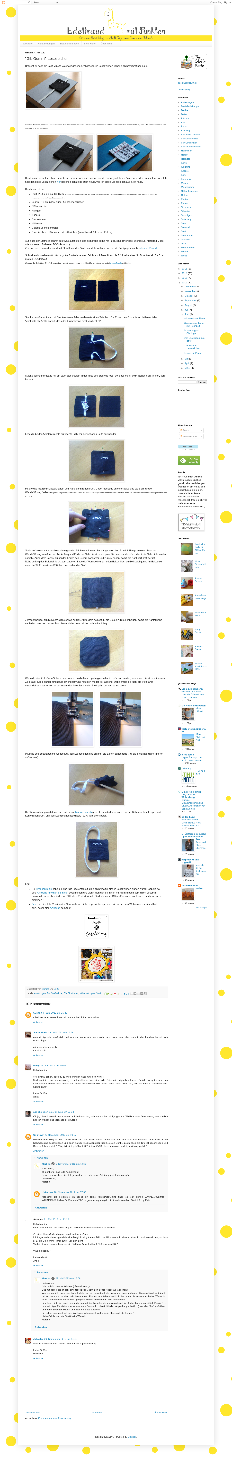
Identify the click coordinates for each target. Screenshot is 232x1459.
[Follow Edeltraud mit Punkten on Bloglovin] (188, 448)
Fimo (183, 126)
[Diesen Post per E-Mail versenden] (132, 993)
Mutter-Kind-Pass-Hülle (201, 666)
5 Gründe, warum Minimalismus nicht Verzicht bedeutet (191, 822)
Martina (46, 989)
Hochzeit (185, 158)
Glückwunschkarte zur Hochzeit (194, 324)
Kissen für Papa (192, 353)
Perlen (184, 203)
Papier (184, 199)
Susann (37, 1012)
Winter (184, 251)
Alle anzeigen (201, 908)
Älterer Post (160, 1412)
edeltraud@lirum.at (187, 83)
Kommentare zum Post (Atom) (54, 1418)
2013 (185, 277)
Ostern (184, 195)
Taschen (185, 239)
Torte (183, 243)
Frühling (185, 130)
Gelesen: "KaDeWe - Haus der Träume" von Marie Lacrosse (193, 694)
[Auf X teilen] (138, 993)
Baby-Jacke (198, 631)
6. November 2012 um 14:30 (71, 1164)
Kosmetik (186, 179)
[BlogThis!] (135, 993)
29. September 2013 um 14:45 (60, 1339)
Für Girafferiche (54, 993)
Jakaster (38, 1339)
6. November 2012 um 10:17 (60, 1135)
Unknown (38, 1135)
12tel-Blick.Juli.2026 (200, 737)
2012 (185, 282)
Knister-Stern (199, 648)
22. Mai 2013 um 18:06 (68, 1278)
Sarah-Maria (40, 1032)
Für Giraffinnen (71, 993)
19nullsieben (40, 1111)
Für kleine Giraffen (191, 146)
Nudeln (199, 888)
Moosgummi (187, 187)
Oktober (189, 295)
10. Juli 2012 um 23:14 (61, 1111)
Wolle (184, 255)
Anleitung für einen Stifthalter (52, 892)
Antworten (38, 1022)
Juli (187, 309)
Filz (183, 122)
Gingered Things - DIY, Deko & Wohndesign (192, 794)
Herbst (184, 154)
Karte (184, 162)
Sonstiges (186, 215)
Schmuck (186, 207)
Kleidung (185, 166)
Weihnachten (188, 247)
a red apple (188, 754)
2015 (185, 268)
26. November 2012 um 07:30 (70, 1192)
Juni (187, 314)
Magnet (185, 183)
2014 (185, 273)
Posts (185, 430)
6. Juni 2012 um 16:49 (55, 1012)
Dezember (191, 286)
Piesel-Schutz (198, 580)
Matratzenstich (83, 812)
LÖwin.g (186, 768)
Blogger (132, 1436)
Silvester (185, 211)
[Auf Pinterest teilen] (145, 993)
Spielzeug (186, 219)
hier (59, 181)
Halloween (186, 150)
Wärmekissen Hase (194, 318)
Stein (183, 223)
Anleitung (55, 907)
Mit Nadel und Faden (194, 705)
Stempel (185, 227)
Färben (185, 118)
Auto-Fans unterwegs (200, 597)
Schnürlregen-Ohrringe (191, 332)
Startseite (27, 43)
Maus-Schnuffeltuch (200, 564)
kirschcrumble (44, 888)
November (191, 291)
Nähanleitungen (46, 43)
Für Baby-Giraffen (190, 134)
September (191, 300)
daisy (36, 1065)
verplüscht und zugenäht (190, 861)
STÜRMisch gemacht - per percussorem (194, 835)
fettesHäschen (190, 885)
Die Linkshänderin (192, 688)
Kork (183, 175)
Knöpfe (185, 170)
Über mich (106, 43)
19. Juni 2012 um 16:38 (61, 1032)
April (187, 363)
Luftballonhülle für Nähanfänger (200, 548)
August (189, 305)
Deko (184, 114)
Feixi (34, 904)
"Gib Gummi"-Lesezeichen (192, 347)
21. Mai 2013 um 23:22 (56, 1219)
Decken (185, 110)
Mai (187, 358)
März (188, 368)
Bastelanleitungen (69, 43)
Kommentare (189, 436)
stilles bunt (188, 816)
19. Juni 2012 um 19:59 (53, 1065)
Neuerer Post (33, 1412)
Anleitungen (40, 993)
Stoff (98, 993)
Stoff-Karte (90, 43)
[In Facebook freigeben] (141, 993)
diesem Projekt (148, 248)
